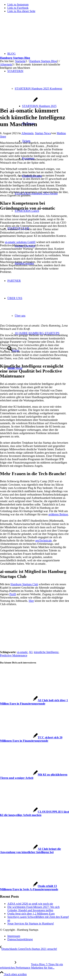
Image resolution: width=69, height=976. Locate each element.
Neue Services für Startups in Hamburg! (30, 923)
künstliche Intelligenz (46, 652)
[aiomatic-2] (19, 101)
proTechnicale (43, 540)
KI (30, 652)
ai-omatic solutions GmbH (20, 242)
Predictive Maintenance (13, 655)
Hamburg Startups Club (24, 584)
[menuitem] (42, 333)
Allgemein (27, 133)
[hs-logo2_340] (27, 33)
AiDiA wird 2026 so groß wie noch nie (30, 903)
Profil (12, 594)
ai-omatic (22, 652)
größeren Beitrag (58, 514)
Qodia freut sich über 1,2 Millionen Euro (31, 913)
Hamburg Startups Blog (15, 57)
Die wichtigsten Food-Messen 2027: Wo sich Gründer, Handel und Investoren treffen (33, 908)
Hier (31, 600)
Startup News (43, 133)
